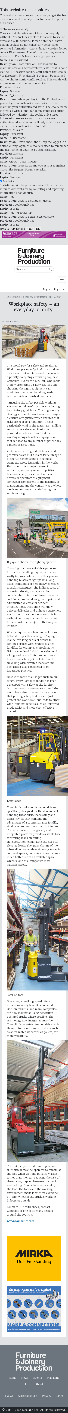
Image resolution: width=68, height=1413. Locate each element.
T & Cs (9, 1395)
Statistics (8, 181)
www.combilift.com (20, 1221)
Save (30, 229)
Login (46, 289)
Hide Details (17, 228)
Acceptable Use (27, 1395)
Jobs (27, 1384)
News (15, 321)
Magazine (53, 1377)
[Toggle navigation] (61, 279)
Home (5, 321)
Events (37, 1377)
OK (38, 229)
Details (4, 228)
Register (59, 289)
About (39, 1384)
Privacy (46, 1395)
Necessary (15, 29)
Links (59, 1395)
